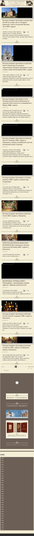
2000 (2, 498)
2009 (2, 478)
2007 (2, 482)
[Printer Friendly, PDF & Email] (26, 32)
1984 (2, 525)
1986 (2, 522)
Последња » (6, 370)
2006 (2, 485)
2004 (2, 489)
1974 (2, 529)
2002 (2, 493)
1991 (2, 518)
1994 (2, 511)
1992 (2, 516)
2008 (2, 480)
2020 (2, 458)
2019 (2, 460)
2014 (2, 469)
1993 (2, 513)
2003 (2, 491)
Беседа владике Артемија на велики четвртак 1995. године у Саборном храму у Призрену (17, 348)
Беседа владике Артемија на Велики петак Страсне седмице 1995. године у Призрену (17, 316)
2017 (2, 462)
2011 (2, 473)
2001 (2, 496)
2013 (2, 471)
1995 (2, 509)
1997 (2, 505)
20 (28, 368)
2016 (2, 465)
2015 (2, 467)
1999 (2, 500)
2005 (2, 487)
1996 (2, 507)
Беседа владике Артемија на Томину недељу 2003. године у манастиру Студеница (17, 180)
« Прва (2, 366)
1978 (2, 527)
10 (25, 366)
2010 (2, 476)
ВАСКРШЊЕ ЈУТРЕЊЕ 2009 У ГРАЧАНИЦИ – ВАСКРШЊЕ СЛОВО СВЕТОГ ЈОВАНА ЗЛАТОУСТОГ (16, 283)
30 (31, 368)
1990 (2, 520)
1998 (2, 502)
